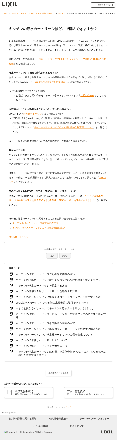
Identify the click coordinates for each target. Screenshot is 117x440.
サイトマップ (76, 426)
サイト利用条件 (40, 426)
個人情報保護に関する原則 (22, 418)
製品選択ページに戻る (58, 373)
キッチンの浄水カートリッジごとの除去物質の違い (38, 227)
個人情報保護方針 (58, 418)
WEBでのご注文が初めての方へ (51, 82)
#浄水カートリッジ (19, 237)
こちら (68, 407)
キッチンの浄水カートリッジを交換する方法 (35, 223)
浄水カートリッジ (32, 114)
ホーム (5, 13)
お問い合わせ (87, 95)
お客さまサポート (18, 13)
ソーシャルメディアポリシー (94, 418)
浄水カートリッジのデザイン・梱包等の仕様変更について (63, 127)
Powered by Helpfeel (9, 413)
